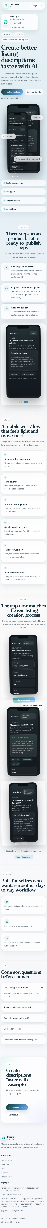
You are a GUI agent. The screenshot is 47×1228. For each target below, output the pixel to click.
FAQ (3, 1168)
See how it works (34, 92)
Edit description (15, 166)
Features (5, 1164)
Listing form (11, 851)
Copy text (13, 162)
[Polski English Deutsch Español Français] (37, 5)
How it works (6, 1160)
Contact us (13, 1115)
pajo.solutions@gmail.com (12, 1210)
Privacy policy (6, 1177)
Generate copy (25, 699)
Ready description (23, 857)
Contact (4, 1172)
